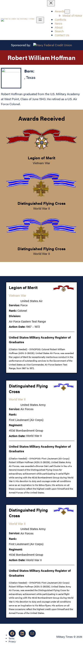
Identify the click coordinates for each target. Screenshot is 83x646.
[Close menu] (51, 3)
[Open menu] (40, 20)
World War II (41, 208)
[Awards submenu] (67, 11)
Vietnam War (41, 163)
